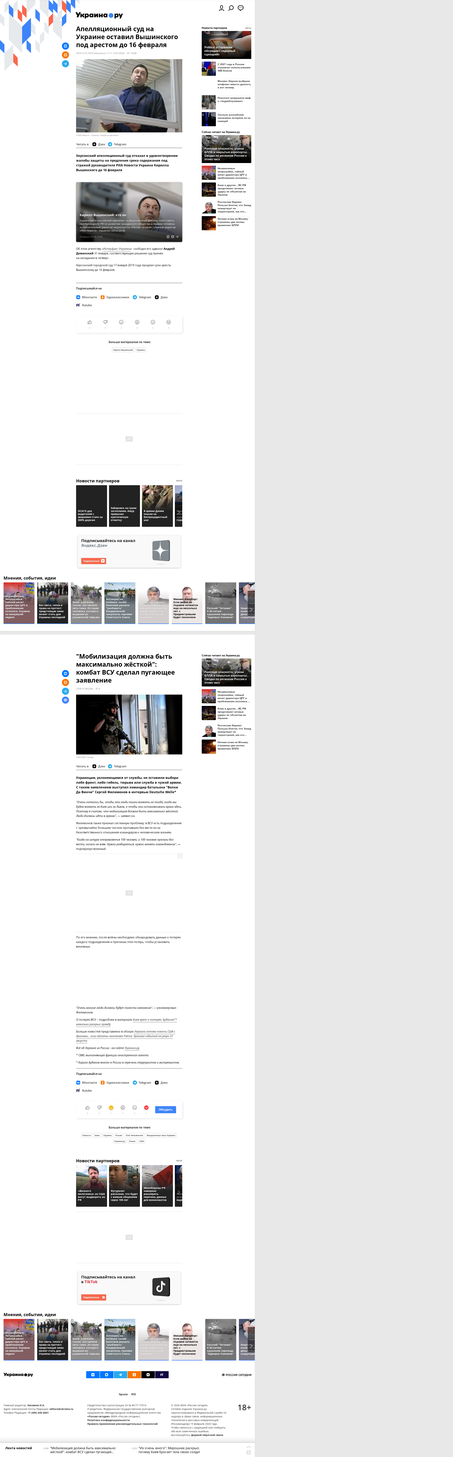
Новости (86, 1135)
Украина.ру (132, 1048)
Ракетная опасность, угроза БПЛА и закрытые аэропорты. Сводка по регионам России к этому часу (225, 153)
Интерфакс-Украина (117, 249)
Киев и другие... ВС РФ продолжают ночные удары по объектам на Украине (232, 190)
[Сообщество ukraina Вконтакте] (93, 1374)
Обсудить (166, 1109)
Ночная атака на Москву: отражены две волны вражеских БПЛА (233, 222)
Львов (132, 1141)
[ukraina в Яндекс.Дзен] (148, 1374)
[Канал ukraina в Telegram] (120, 1374)
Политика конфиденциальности (108, 1420)
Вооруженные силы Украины (161, 1135)
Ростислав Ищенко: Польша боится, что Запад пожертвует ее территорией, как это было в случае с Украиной (234, 207)
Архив (123, 1394)
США (141, 1141)
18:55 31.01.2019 (84, 53)
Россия (118, 1135)
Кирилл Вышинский (123, 350)
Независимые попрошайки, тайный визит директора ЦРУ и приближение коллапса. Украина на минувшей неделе (233, 173)
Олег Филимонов (134, 1135)
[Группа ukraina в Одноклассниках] (134, 1374)
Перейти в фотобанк (109, 135)
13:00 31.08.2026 (84, 688)
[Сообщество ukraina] (106, 1374)
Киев (97, 1135)
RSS (133, 1394)
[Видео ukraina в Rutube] (162, 1374)
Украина (141, 350)
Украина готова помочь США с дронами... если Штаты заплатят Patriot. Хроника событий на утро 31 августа (125, 1036)
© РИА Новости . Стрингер (87, 135)
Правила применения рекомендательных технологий (122, 1423)
